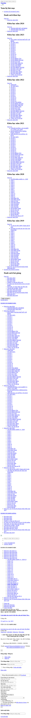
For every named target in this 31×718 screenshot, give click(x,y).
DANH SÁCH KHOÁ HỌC (11, 11)
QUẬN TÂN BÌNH (16, 64)
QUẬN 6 (13, 50)
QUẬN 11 (13, 55)
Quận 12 (13, 196)
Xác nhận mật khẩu (6, 687)
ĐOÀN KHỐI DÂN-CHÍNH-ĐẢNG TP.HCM (19, 131)
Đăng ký (7, 658)
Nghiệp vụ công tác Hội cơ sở (15, 282)
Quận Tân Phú (14, 205)
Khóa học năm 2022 (12, 76)
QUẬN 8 (13, 53)
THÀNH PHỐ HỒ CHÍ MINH (19, 28)
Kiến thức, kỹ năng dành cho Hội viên (17, 286)
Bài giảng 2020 (11, 281)
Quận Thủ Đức (15, 207)
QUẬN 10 (13, 54)
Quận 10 (13, 193)
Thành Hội (13, 84)
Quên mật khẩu (17, 667)
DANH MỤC (4, 300)
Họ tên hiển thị (4, 680)
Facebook (23, 675)
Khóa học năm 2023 (12, 31)
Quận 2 (12, 182)
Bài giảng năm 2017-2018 (14, 291)
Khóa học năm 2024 (12, 20)
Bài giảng (21, 632)
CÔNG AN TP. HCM (16, 74)
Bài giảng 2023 (11, 278)
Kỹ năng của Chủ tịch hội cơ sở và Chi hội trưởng (17, 522)
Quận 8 (12, 191)
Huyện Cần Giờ (15, 210)
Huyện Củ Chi (14, 211)
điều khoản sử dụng (21, 702)
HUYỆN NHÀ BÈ (16, 73)
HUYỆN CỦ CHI (15, 70)
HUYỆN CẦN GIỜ (16, 69)
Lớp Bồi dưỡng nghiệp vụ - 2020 (19, 179)
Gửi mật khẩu (4, 716)
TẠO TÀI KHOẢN (9, 543)
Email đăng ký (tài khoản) (7, 677)
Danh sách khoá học (9, 605)
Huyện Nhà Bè (15, 214)
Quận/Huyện (4, 696)
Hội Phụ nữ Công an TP (17, 215)
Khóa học (15, 632)
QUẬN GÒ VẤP (15, 61)
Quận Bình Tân (15, 198)
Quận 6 (12, 188)
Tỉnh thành (3, 693)
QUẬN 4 (13, 47)
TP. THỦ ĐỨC (15, 42)
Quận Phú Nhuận (15, 202)
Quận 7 (12, 189)
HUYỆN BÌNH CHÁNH (17, 67)
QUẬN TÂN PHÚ (16, 66)
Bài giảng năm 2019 (12, 295)
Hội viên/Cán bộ (5, 690)
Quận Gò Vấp (14, 201)
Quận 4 (12, 185)
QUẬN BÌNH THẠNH (17, 60)
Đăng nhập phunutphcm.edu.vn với (11, 675)
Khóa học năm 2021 (12, 120)
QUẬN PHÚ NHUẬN (17, 63)
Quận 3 (12, 183)
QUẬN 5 (13, 48)
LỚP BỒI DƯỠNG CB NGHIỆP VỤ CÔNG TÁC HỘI (19, 129)
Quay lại (6, 18)
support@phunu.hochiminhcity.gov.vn (15, 646)
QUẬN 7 (13, 51)
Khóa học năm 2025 (10, 550)
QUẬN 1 (13, 44)
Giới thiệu (9, 632)
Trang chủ (6, 603)
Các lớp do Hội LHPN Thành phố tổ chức (18, 469)
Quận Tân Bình (15, 204)
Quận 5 (12, 186)
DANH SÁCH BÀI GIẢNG (11, 269)
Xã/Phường (4, 699)
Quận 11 (13, 195)
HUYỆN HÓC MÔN (16, 72)
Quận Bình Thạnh (15, 199)
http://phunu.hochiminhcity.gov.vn (15, 647)
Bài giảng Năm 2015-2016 (14, 289)
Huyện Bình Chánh (16, 208)
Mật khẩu (3, 684)
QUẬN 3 (13, 45)
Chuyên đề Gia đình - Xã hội (14, 288)
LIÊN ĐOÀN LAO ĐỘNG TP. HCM (17, 393)
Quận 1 (12, 180)
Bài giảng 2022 (11, 279)
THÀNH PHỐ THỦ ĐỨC (18, 29)
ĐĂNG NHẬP (8, 544)
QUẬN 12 (13, 57)
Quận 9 (12, 192)
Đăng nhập (7, 657)
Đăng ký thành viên (6, 705)
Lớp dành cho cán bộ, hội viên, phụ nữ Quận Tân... (15, 615)
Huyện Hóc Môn (15, 213)
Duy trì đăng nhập (7, 667)
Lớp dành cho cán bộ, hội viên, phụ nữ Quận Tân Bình (15, 629)
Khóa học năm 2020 (12, 170)
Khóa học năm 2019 (12, 217)
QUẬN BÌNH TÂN (16, 58)
